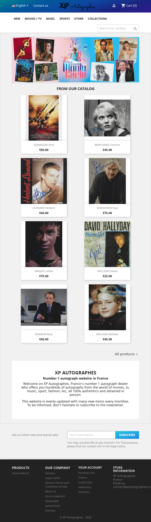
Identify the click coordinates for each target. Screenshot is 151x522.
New (17, 18)
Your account (90, 467)
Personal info (86, 473)
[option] (75, 59)
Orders (82, 477)
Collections (97, 18)
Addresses (84, 487)
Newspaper (52, 501)
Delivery (50, 473)
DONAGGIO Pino (44, 145)
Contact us (40, 5)
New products (20, 473)
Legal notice (52, 478)
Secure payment (55, 496)
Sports (64, 18)
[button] (21, 59)
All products (127, 354)
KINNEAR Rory (44, 334)
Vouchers (84, 492)
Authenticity (52, 505)
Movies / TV (33, 18)
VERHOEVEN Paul (107, 208)
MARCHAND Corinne (107, 145)
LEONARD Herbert (44, 208)
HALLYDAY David (107, 271)
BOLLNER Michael (107, 334)
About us (50, 491)
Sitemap (50, 510)
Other (78, 18)
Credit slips (85, 482)
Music (50, 18)
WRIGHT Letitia (44, 271)
